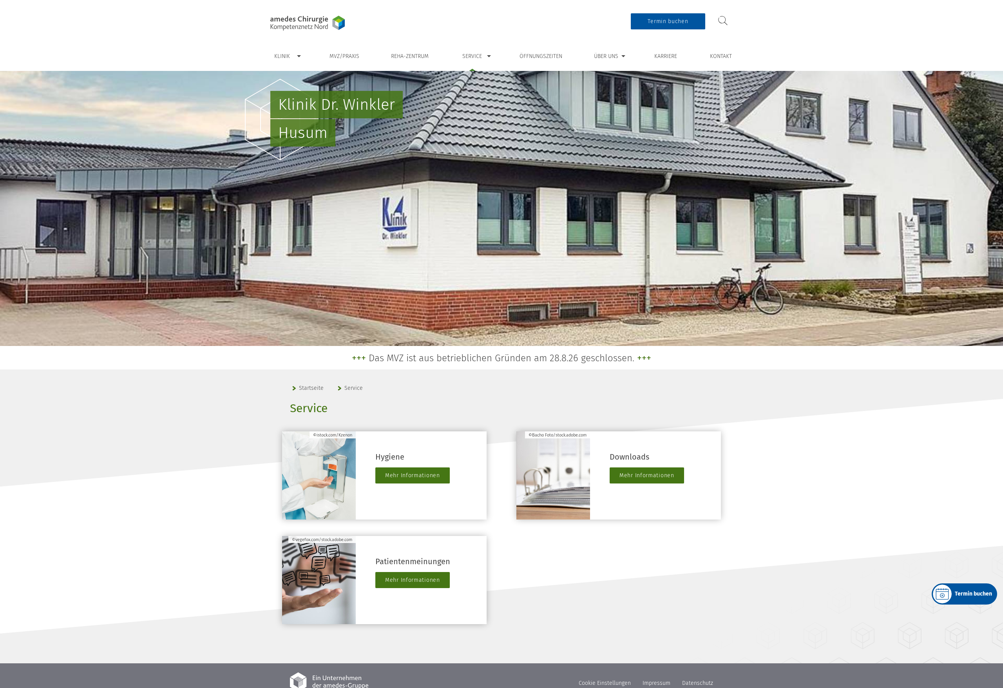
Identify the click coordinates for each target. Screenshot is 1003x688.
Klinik (282, 56)
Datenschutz (697, 683)
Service (472, 56)
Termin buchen (668, 21)
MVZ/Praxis (344, 56)
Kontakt (721, 56)
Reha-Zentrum (410, 56)
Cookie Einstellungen (605, 683)
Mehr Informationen (412, 475)
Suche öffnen (723, 21)
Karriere (665, 56)
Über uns (606, 56)
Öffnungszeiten (541, 56)
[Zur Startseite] (319, 23)
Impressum (656, 683)
